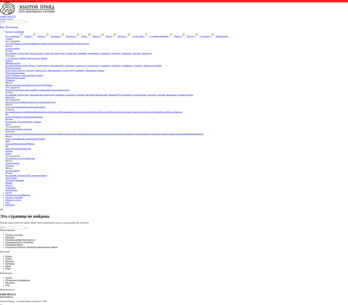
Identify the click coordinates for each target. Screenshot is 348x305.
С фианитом (145, 53)
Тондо (150, 112)
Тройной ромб (158, 134)
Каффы (33, 43)
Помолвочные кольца (15, 78)
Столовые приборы (14, 180)
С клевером (103, 53)
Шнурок (31, 158)
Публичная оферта (14, 244)
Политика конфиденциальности (20, 240)
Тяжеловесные (36, 117)
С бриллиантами (23, 122)
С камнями (81, 53)
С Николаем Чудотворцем (119, 95)
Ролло (123, 134)
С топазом (135, 53)
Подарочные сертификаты (17, 195)
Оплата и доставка (14, 197)
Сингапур (136, 112)
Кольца (9, 61)
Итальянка (66, 112)
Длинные (25, 43)
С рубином (114, 53)
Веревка (30, 134)
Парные (16, 75)
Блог (7, 202)
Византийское (40, 112)
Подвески (10, 80)
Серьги (9, 39)
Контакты (10, 205)
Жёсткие (27, 102)
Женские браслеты (14, 102)
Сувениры (10, 188)
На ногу (52, 102)
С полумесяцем (138, 95)
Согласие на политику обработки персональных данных (31, 247)
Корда (79, 112)
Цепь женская (11, 129)
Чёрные (30, 144)
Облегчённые (11, 148)
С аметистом (22, 53)
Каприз (64, 134)
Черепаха (170, 112)
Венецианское (20, 112)
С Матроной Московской (95, 95)
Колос (73, 112)
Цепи (8, 124)
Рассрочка (10, 282)
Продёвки (77, 43)
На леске (53, 90)
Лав (91, 112)
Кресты (9, 151)
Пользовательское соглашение (19, 242)
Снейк (144, 112)
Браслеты (10, 97)
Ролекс (128, 112)
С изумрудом (70, 53)
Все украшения (12, 36)
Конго (40, 43)
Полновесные (11, 117)
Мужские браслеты (40, 102)
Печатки (9, 166)
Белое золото (22, 65)
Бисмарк (9, 112)
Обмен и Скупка (13, 200)
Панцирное (104, 112)
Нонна (96, 112)
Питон (110, 134)
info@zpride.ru (6, 297)
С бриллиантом (35, 53)
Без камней (10, 53)
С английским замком (15, 58)
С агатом (29, 70)
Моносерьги (48, 43)
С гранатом (47, 53)
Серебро (16, 48)
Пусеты (85, 43)
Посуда (9, 185)
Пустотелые (23, 117)
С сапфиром (124, 53)
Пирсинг (58, 43)
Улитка (156, 112)
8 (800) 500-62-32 (8, 17)
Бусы (7, 158)
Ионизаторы (11, 190)
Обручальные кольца (15, 73)
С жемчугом (58, 53)
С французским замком (36, 58)
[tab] (26, 36)
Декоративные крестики (22, 90)
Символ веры (63, 90)
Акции (8, 192)
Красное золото (34, 85)
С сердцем (150, 95)
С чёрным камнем (38, 175)
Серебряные (46, 85)
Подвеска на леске (18, 158)
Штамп (192, 134)
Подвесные (67, 43)
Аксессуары (11, 178)
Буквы (8, 90)
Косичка (85, 112)
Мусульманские (41, 90)
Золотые (23, 85)
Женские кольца (12, 63)
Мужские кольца (13, 68)
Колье (8, 153)
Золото (8, 48)
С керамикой (92, 53)
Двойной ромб (54, 112)
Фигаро (162, 112)
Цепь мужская (25, 129)
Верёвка (30, 112)
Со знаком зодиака (184, 95)
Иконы (9, 183)
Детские (9, 43)
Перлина (114, 112)
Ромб (128, 134)
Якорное (179, 112)
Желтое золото (12, 85)
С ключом (79, 95)
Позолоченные (31, 107)
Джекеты (17, 43)
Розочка (121, 112)
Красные (9, 144)
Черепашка (184, 134)
